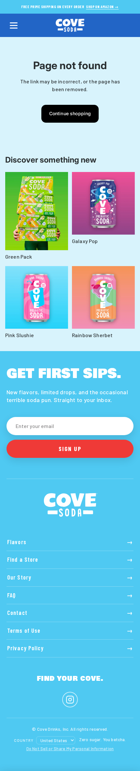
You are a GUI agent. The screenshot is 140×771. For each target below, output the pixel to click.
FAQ (70, 595)
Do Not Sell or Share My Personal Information (70, 748)
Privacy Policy (70, 648)
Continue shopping (70, 113)
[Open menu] (14, 25)
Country (23, 740)
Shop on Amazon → (102, 7)
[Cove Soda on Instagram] (70, 699)
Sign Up (70, 448)
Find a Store (70, 559)
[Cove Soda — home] (70, 25)
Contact (70, 612)
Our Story (70, 577)
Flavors (70, 541)
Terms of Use (70, 630)
